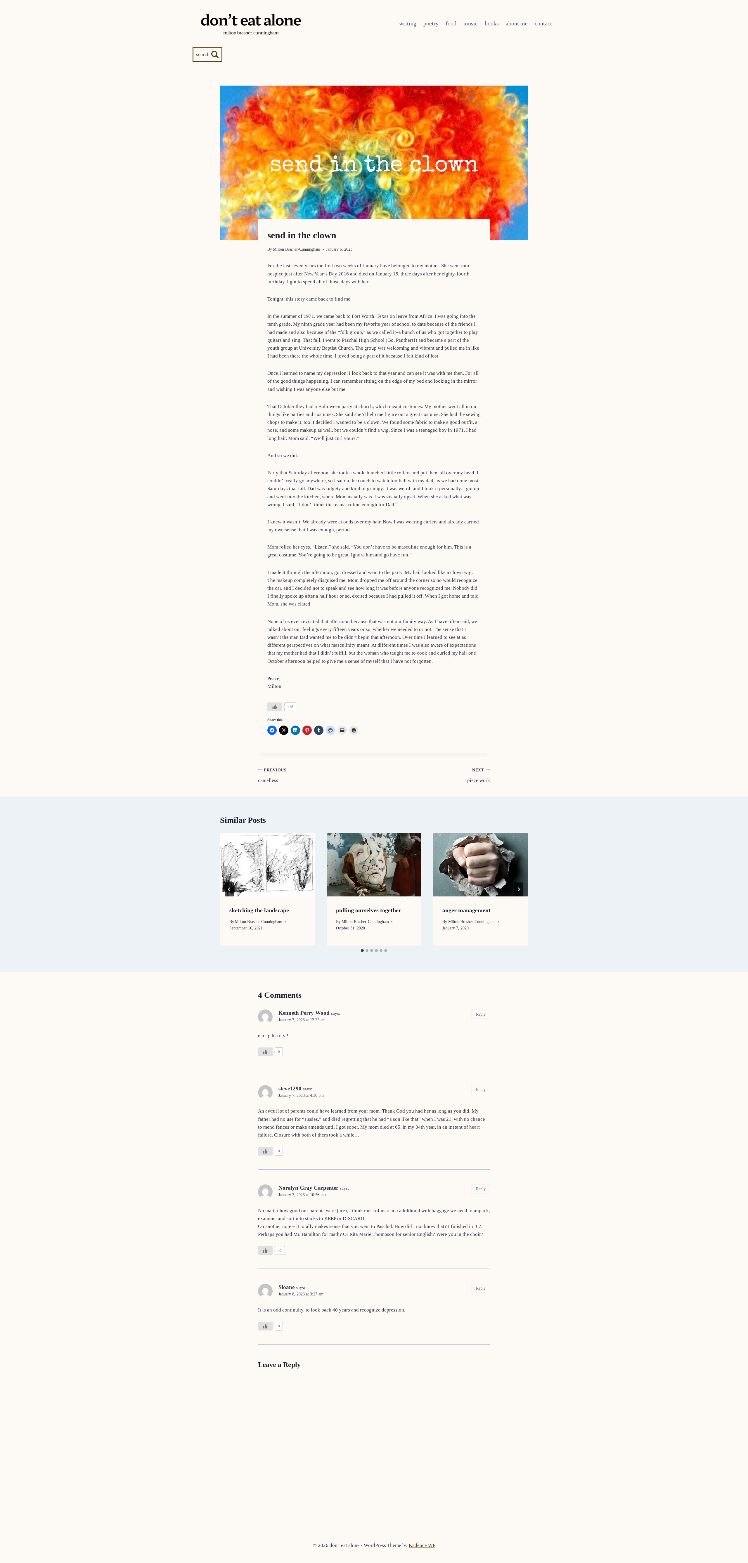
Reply (481, 1014)
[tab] (362, 950)
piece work (478, 775)
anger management (466, 910)
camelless (272, 775)
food (451, 23)
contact (543, 23)
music (470, 23)
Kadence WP (422, 1545)
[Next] (518, 889)
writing (407, 23)
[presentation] (267, 864)
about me (517, 23)
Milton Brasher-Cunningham (296, 249)
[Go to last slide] (229, 889)
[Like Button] (274, 706)
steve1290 (290, 1088)
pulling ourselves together (368, 910)
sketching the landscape (259, 910)
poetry (431, 23)
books (492, 23)
